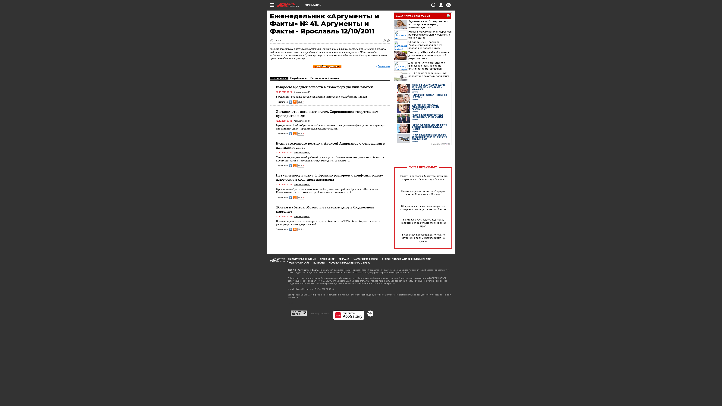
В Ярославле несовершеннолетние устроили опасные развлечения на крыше (423, 237)
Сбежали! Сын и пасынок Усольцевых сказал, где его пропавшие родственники (425, 44)
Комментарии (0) (302, 92)
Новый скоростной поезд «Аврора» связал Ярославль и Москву (423, 192)
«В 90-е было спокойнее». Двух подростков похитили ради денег (428, 74)
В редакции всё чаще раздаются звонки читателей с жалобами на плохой (321, 96)
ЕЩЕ (300, 102)
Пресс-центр (327, 259)
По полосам (279, 78)
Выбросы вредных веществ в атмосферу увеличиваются (324, 87)
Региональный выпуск (324, 78)
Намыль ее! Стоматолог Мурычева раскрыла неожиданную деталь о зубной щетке (430, 34)
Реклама (344, 259)
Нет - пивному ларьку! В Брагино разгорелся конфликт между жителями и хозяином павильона (329, 177)
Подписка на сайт (298, 263)
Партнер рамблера (320, 313)
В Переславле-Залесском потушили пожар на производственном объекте (423, 207)
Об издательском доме (302, 259)
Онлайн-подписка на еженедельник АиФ (406, 259)
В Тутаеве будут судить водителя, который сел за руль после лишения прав (423, 222)
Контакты (319, 263)
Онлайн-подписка (327, 66)
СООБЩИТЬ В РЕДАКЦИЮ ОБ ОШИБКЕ (349, 263)
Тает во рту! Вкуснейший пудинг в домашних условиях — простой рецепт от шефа (429, 55)
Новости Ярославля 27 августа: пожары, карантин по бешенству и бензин (423, 177)
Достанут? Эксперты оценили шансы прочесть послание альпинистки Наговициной (426, 65)
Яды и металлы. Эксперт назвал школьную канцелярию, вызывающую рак (428, 24)
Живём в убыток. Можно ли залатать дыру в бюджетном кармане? (325, 209)
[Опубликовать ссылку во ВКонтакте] (290, 102)
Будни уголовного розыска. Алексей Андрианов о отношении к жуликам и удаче (330, 145)
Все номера (384, 66)
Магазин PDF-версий (365, 259)
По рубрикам (298, 78)
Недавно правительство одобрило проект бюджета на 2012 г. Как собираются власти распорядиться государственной (328, 222)
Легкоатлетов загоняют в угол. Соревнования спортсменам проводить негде (327, 113)
